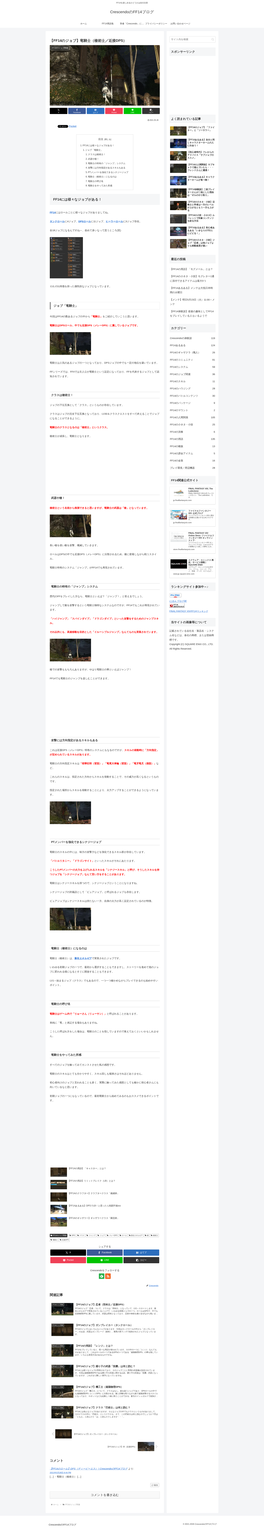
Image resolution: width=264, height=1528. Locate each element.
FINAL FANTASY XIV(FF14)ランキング (188, 611)
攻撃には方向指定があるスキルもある (106, 167)
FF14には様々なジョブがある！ (98, 145)
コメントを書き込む (105, 1495)
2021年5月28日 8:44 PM (60, 1472)
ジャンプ (92, 1235)
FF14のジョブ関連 (60, 1235)
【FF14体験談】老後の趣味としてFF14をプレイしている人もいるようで (192, 313)
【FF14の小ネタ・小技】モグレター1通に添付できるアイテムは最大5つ (192, 278)
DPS (73, 1235)
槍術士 (155, 1235)
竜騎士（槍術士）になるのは (102, 176)
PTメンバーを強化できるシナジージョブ (108, 172)
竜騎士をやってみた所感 (100, 185)
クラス (81, 1235)
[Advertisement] (105, 466)
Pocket (72, 126)
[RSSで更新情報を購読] (108, 1276)
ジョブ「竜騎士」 (94, 150)
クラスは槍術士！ (97, 154)
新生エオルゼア (137, 1235)
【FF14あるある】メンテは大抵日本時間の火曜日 (191, 290)
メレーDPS (113, 1235)
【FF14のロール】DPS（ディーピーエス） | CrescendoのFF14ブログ (88, 1468)
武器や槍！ (93, 159)
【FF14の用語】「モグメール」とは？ (191, 269)
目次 (100, 139)
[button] (151, 111)
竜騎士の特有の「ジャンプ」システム (106, 163)
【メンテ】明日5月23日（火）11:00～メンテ (192, 301)
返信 (156, 1485)
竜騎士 (55, 1240)
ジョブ (102, 1235)
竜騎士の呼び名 (95, 181)
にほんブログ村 (178, 601)
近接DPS (65, 1240)
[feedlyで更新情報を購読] (101, 1276)
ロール (124, 1235)
